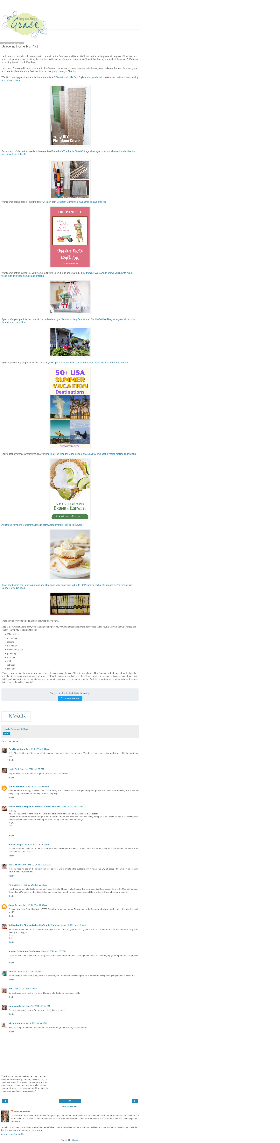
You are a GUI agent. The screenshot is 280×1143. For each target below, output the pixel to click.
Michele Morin (15, 1023)
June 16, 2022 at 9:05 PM (35, 1023)
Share (6, 734)
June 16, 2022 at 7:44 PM (38, 1006)
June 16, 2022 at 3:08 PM (29, 971)
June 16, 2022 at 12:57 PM (53, 951)
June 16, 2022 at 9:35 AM (32, 769)
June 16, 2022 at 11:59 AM (73, 925)
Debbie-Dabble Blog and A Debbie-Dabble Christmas (34, 806)
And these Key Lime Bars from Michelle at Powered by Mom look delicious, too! (42, 525)
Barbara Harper (15, 844)
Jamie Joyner (15, 905)
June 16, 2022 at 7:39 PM (25, 989)
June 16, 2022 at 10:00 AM (73, 806)
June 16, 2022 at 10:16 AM (36, 844)
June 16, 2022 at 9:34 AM (37, 749)
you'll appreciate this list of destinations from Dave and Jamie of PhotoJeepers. (88, 362)
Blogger (75, 1140)
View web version (70, 1106)
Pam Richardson (16, 749)
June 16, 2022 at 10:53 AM (34, 885)
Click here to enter (70, 698)
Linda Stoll (13, 769)
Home (70, 1101)
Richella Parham (22, 1111)
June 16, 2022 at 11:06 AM (35, 905)
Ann (10, 989)
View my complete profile (12, 1134)
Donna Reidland (16, 786)
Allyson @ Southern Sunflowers (24, 951)
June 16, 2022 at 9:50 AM (37, 786)
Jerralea (12, 971)
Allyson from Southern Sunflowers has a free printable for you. (75, 202)
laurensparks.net (16, 1006)
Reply (11, 760)
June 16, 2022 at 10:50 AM (39, 865)
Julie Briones (15, 885)
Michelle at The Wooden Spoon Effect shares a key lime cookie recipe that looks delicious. (89, 454)
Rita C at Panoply (17, 865)
